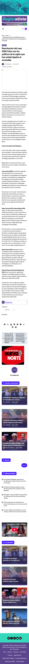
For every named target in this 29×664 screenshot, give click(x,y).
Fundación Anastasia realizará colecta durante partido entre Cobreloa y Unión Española (13, 422)
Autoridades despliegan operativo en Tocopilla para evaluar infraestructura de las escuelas (14, 400)
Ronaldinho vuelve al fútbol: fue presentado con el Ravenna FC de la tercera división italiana (14, 445)
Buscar (7, 460)
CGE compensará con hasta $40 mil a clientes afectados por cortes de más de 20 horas (15, 504)
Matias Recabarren (9, 447)
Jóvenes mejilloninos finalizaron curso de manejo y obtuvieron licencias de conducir (15, 510)
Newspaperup (23, 647)
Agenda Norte (17, 655)
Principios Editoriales (21, 658)
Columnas (16, 652)
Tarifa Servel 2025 (10, 661)
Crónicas (10, 655)
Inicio (4, 652)
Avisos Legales (20, 661)
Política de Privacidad (8, 658)
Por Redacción (8, 64)
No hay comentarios (7, 66)
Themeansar (15, 649)
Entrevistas (23, 652)
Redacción (8, 302)
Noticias (4, 45)
